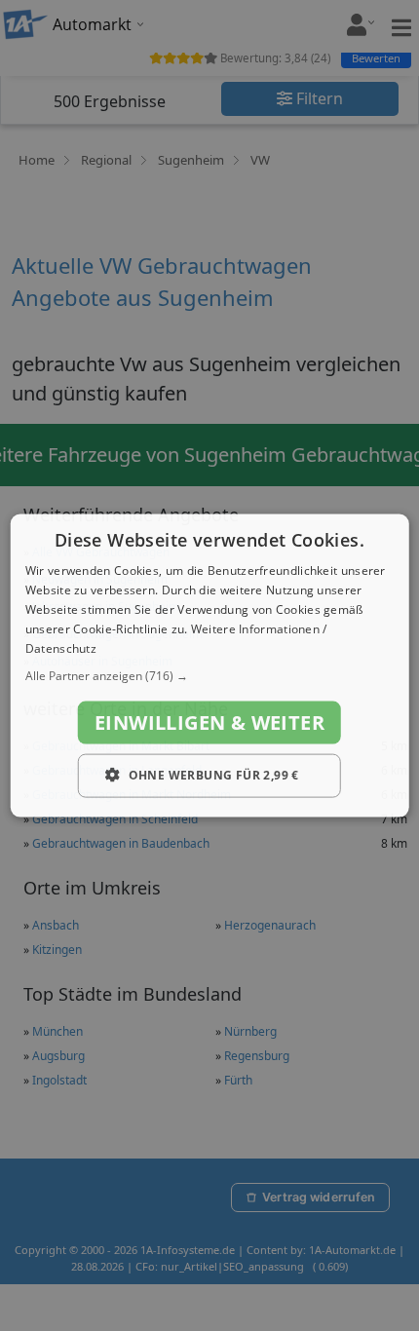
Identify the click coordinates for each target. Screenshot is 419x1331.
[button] (210, 676)
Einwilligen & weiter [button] (209, 722)
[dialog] (210, 666)
